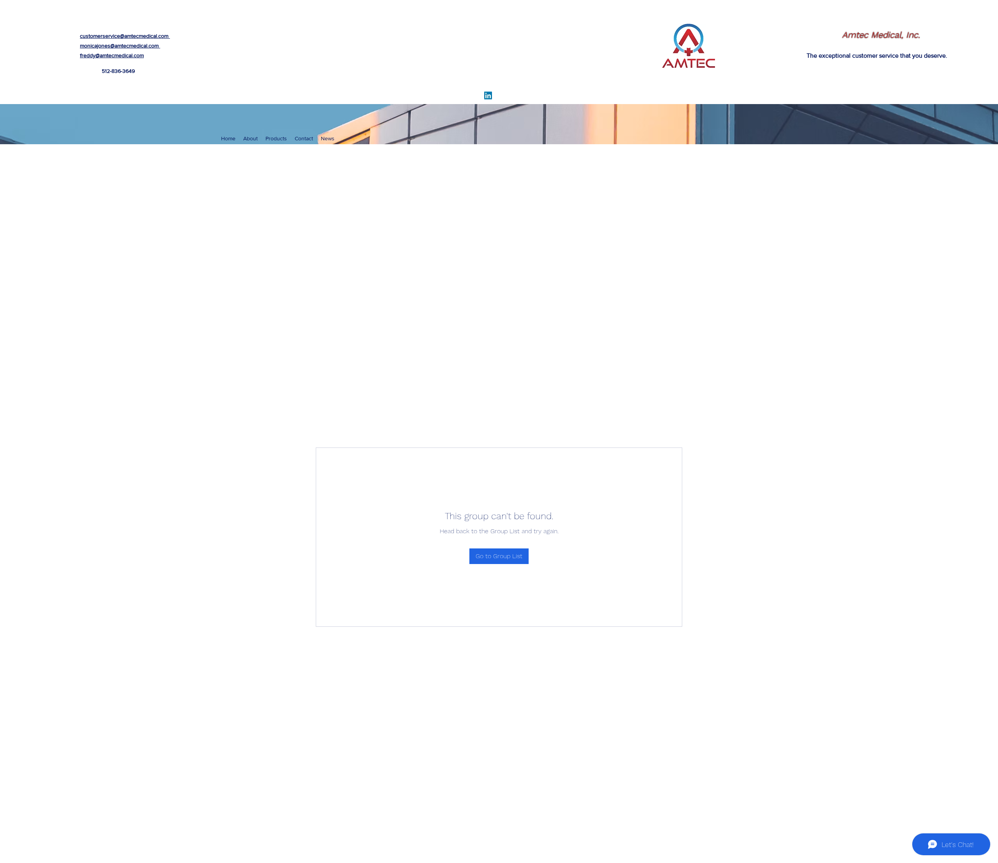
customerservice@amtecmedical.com (124, 36)
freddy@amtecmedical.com (112, 55)
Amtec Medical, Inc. (881, 35)
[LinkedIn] (488, 95)
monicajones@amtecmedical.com (119, 45)
